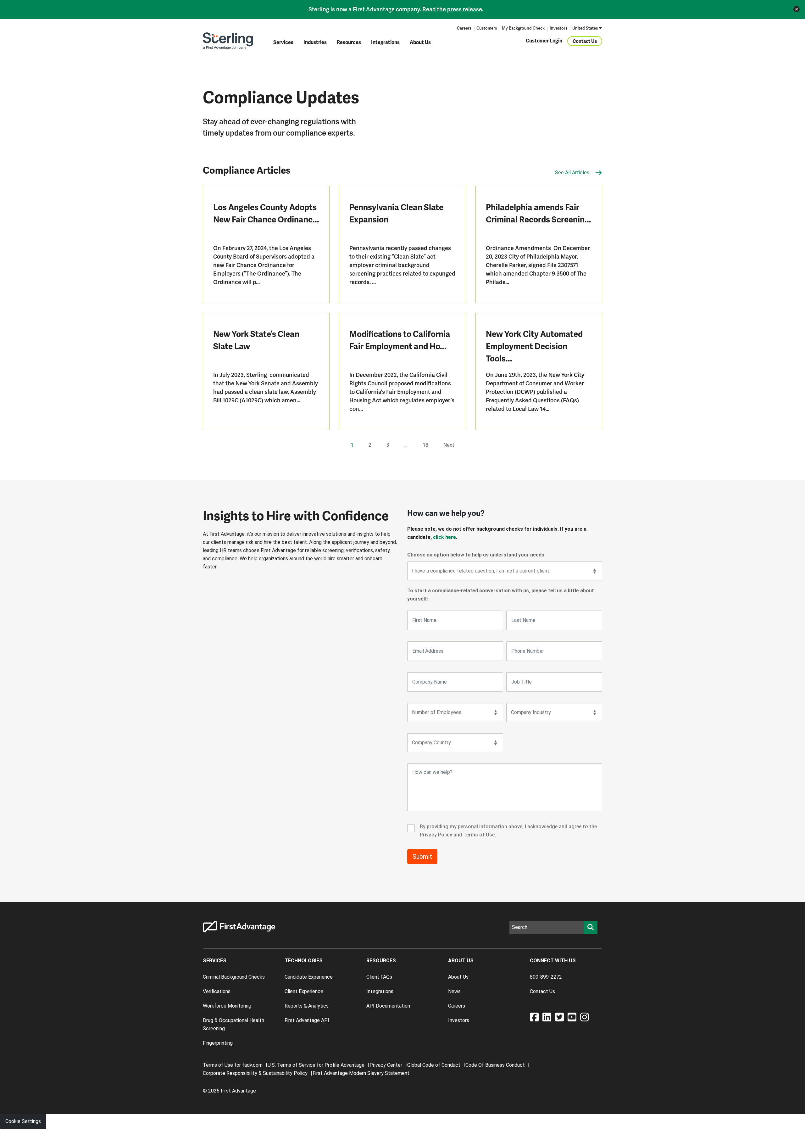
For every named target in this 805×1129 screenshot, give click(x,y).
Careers (464, 28)
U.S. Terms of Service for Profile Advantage (316, 1065)
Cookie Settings (23, 1121)
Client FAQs (379, 977)
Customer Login (544, 41)
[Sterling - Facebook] (536, 1019)
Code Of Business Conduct (495, 1065)
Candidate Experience (309, 977)
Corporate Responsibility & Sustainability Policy (255, 1073)
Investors (558, 28)
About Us (420, 42)
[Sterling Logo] (228, 40)
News (454, 991)
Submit (422, 856)
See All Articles (573, 173)
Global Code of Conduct (433, 1065)
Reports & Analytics (307, 1006)
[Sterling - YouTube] (574, 1019)
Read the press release (452, 9)
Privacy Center (385, 1065)
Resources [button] (349, 42)
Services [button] (283, 42)
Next (448, 445)
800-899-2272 (546, 977)
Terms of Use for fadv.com (233, 1065)
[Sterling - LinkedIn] (548, 1019)
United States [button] (585, 28)
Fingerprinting (218, 1043)
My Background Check (523, 28)
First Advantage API (307, 1020)
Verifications (216, 991)
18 (425, 445)
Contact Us (585, 41)
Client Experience (304, 991)
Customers (486, 28)
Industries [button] (315, 42)
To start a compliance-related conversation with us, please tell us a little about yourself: (500, 595)
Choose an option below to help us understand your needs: (476, 555)
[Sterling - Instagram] (584, 1019)
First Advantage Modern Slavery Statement (361, 1073)
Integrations (385, 42)
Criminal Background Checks (234, 977)
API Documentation (388, 1006)
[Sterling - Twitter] (561, 1019)
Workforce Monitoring (227, 1006)
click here (444, 537)
